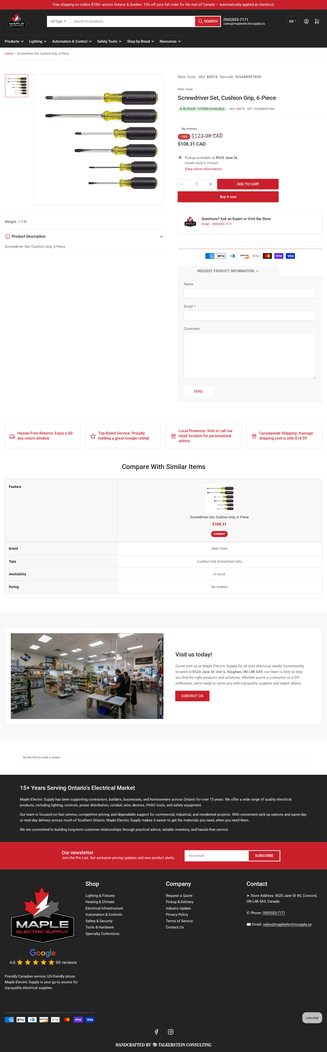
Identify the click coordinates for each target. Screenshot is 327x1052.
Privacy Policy (177, 914)
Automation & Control (69, 41)
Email (206, 224)
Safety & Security (99, 921)
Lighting (35, 41)
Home (9, 53)
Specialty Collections (102, 934)
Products (12, 41)
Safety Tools (107, 41)
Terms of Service (179, 921)
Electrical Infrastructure (104, 908)
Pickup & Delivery (179, 902)
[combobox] (145, 21)
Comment (192, 329)
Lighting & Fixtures (100, 896)
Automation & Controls (103, 914)
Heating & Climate (99, 902)
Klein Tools (187, 77)
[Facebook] (156, 1032)
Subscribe (264, 856)
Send (198, 391)
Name (188, 284)
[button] (179, 129)
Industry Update (178, 908)
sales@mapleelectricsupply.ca (287, 924)
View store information (203, 169)
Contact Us (192, 696)
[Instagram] (170, 1032)
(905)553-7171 (222, 224)
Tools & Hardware (99, 927)
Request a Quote (179, 896)
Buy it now (228, 197)
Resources (168, 41)
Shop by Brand (138, 41)
